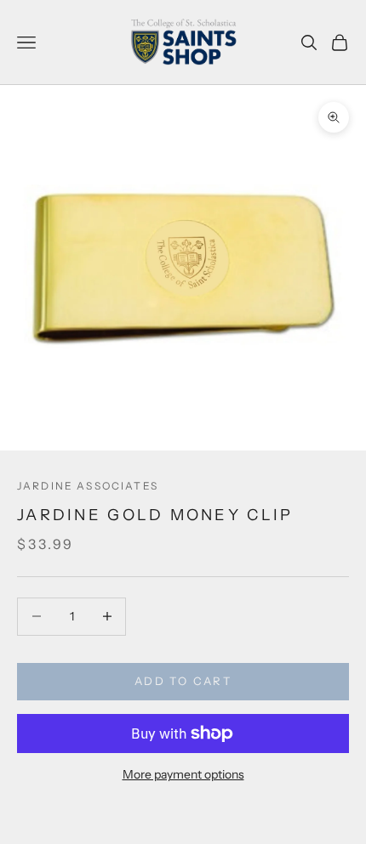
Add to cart (183, 681)
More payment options (183, 774)
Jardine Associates (87, 485)
